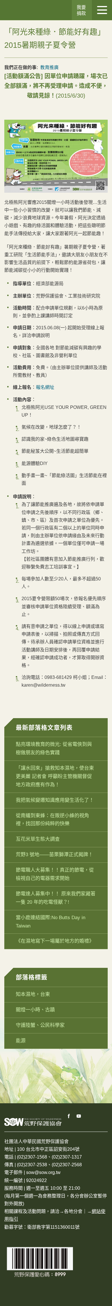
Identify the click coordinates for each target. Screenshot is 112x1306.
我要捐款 (81, 10)
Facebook (69, 1116)
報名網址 (45, 387)
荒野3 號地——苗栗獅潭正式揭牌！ (54, 854)
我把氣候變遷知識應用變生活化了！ (55, 800)
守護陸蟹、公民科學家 (40, 1025)
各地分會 (73, 1211)
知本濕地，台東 (33, 994)
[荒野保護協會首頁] (33, 1122)
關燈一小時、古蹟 (35, 1010)
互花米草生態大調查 (38, 839)
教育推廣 (49, 67)
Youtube (79, 1116)
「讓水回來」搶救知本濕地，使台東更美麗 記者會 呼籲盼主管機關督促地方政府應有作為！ (55, 776)
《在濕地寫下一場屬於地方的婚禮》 (55, 941)
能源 (21, 1040)
